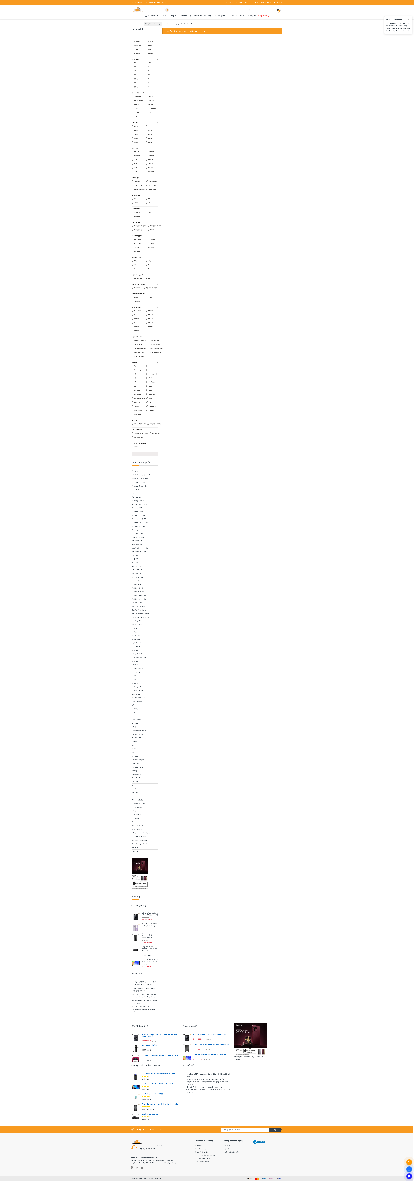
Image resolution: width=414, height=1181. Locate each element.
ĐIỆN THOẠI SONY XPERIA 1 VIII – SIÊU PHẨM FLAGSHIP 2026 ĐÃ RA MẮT (144, 1009)
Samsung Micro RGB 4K (140, 501)
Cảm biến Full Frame (139, 738)
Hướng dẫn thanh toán (202, 1162)
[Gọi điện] (409, 1162)
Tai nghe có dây (137, 800)
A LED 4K (135, 562)
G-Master (135, 756)
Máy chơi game (219, 16)
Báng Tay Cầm (137, 778)
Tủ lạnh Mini (136, 646)
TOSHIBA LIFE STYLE (139, 482)
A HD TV (135, 559)
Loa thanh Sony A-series (140, 617)
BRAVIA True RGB (138, 537)
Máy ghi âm (136, 811)
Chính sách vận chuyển (203, 1158)
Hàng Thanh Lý (263, 16)
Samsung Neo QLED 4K (140, 519)
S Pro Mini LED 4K (138, 577)
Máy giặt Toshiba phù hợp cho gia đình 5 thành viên (145, 1002)
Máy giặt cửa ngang (139, 657)
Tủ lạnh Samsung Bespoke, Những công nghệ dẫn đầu (143, 989)
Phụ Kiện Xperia (137, 825)
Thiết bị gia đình (137, 687)
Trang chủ (135, 24)
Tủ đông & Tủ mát (236, 16)
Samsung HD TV (137, 508)
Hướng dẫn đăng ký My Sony (234, 1152)
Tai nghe (135, 796)
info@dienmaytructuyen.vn (157, 2)
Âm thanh (195, 16)
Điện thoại (207, 16)
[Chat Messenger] (409, 1176)
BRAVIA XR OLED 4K (139, 552)
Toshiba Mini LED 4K (139, 599)
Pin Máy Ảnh (136, 771)
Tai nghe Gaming (137, 807)
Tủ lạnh (163, 16)
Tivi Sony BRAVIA (138, 533)
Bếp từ (134, 705)
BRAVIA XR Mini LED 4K (140, 548)
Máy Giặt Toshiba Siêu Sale (141, 475)
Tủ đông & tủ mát (138, 668)
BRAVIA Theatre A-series (140, 613)
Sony (133, 745)
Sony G (134, 752)
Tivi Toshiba (136, 581)
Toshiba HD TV (137, 584)
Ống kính (135, 741)
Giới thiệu (227, 1146)
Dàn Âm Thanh (137, 602)
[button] (145, 38)
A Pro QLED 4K (137, 566)
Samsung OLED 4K (138, 526)
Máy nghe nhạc (137, 814)
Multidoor (135, 632)
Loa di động (136, 789)
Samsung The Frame (139, 530)
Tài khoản (279, 2)
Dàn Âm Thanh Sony (139, 610)
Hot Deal (135, 847)
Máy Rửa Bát (136, 719)
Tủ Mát (134, 679)
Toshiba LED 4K (137, 588)
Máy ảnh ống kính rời (139, 730)
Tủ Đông (135, 676)
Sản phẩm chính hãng (263, 2)
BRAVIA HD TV (137, 541)
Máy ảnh (184, 16)
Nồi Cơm (135, 723)
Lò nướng (135, 709)
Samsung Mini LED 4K (139, 504)
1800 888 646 (138, 2)
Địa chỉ (230, 2)
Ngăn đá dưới (136, 643)
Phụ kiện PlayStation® (139, 844)
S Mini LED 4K (136, 573)
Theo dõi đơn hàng (244, 2)
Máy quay (135, 763)
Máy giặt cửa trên (138, 654)
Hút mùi (134, 716)
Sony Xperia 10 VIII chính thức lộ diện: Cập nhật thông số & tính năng (145, 983)
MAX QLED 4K (137, 570)
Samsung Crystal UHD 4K (140, 511)
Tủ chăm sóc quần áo (139, 486)
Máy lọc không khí (138, 690)
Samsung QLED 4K (138, 515)
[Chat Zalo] (409, 1169)
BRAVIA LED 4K (137, 544)
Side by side (136, 635)
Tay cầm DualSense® (139, 836)
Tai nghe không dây (138, 803)
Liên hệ (226, 1149)
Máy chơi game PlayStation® (141, 833)
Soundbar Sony (137, 624)
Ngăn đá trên (136, 639)
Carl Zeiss (135, 749)
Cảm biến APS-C (137, 734)
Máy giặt (173, 16)
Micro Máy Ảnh (137, 774)
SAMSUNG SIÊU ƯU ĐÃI (140, 478)
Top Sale (135, 471)
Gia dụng (250, 16)
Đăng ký (275, 1130)
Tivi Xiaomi (135, 555)
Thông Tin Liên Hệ (201, 1152)
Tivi (133, 493)
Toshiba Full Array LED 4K (141, 595)
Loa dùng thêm (137, 621)
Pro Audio (135, 792)
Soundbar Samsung (138, 606)
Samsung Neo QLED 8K (140, 522)
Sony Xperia (136, 822)
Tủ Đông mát (136, 672)
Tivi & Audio (152, 16)
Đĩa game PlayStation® (140, 840)
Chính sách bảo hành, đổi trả (205, 1155)
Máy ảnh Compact (138, 760)
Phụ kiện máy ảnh (138, 767)
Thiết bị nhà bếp (137, 701)
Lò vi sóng (135, 712)
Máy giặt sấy (136, 661)
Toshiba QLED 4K (138, 592)
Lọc (145, 454)
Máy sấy (135, 665)
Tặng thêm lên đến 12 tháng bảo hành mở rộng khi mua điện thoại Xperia (145, 995)
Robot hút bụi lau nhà (139, 698)
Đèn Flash (135, 781)
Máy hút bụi (136, 694)
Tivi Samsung (136, 497)
